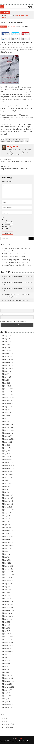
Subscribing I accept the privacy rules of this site (14, 321)
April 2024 (7, 418)
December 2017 (8, 643)
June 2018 (7, 625)
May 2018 (7, 628)
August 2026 (8, 336)
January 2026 (8, 356)
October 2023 (8, 436)
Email (1, 314)
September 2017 (9, 651)
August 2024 (8, 407)
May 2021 (7, 522)
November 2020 (9, 539)
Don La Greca (25, 139)
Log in (6, 718)
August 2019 (8, 584)
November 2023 (9, 433)
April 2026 (7, 347)
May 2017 (7, 663)
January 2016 (8, 708)
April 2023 (7, 454)
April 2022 (7, 489)
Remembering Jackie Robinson (19, 300)
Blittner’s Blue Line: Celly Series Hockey (15, 254)
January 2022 (8, 498)
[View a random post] (31, 7)
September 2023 (9, 439)
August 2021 (8, 513)
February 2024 (8, 424)
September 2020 (9, 545)
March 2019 (7, 598)
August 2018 (8, 619)
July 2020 (7, 551)
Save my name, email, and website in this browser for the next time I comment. (7, 224)
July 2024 (7, 409)
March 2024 (7, 421)
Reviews (10, 15)
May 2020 (7, 557)
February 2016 (8, 705)
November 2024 (9, 398)
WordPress (10, 741)
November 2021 (9, 504)
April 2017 (7, 666)
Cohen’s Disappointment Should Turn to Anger (17, 265)
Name (1, 308)
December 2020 (9, 536)
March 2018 (7, 634)
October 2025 (8, 365)
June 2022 (7, 483)
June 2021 (7, 519)
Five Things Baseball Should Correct (14, 257)
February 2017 (8, 672)
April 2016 (7, 702)
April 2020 (7, 560)
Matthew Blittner (19, 141)
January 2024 (8, 427)
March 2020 (8, 563)
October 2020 (8, 542)
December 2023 (9, 430)
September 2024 (9, 404)
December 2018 (9, 607)
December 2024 (9, 395)
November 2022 (9, 468)
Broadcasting (16, 139)
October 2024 (8, 401)
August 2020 (8, 548)
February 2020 (8, 566)
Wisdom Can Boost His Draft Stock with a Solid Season (16, 161)
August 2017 (8, 654)
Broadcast (8, 139)
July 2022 (7, 480)
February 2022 (8, 495)
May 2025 (7, 380)
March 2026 (8, 350)
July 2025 (7, 374)
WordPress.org (8, 727)
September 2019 (9, 581)
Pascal (6, 300)
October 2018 (8, 613)
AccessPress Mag (24, 741)
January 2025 (8, 392)
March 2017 (7, 669)
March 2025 (7, 386)
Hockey (3, 141)
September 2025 (9, 368)
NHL (27, 141)
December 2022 (9, 466)
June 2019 (7, 590)
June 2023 (7, 448)
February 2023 (8, 460)
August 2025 (8, 371)
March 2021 (7, 528)
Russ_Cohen (12, 26)
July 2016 (7, 693)
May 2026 (7, 345)
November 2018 (9, 610)
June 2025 (7, 377)
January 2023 (8, 463)
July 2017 (7, 657)
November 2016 (9, 681)
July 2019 (7, 587)
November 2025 (9, 362)
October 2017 (8, 649)
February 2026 (8, 353)
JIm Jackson (10, 141)
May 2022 (7, 486)
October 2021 (8, 507)
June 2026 (7, 342)
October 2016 (8, 684)
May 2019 (7, 592)
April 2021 (7, 525)
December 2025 (9, 359)
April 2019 (7, 595)
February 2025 (8, 389)
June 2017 (7, 660)
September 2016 (9, 687)
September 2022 (9, 474)
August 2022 (8, 477)
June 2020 (7, 554)
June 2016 (7, 696)
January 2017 (8, 675)
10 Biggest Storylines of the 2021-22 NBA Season (14, 169)
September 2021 (9, 510)
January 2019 (8, 604)
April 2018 (7, 631)
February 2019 (8, 601)
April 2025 (7, 383)
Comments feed (9, 724)
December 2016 (9, 678)
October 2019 (8, 578)
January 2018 (8, 640)
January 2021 (8, 533)
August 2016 (8, 690)
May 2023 (7, 451)
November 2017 (9, 646)
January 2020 (8, 569)
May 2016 (7, 699)
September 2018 (9, 616)
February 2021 (8, 530)
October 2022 (8, 471)
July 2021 (7, 516)
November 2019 (9, 575)
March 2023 (7, 457)
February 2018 (8, 637)
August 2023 (8, 442)
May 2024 (7, 415)
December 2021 (8, 501)
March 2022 (7, 492)
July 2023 (7, 445)
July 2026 (7, 339)
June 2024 (7, 412)
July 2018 (7, 622)
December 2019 (9, 572)
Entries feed (7, 721)
